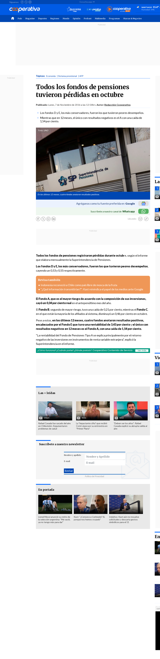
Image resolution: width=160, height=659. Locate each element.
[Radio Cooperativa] (119, 9)
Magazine (30, 18)
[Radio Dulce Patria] (73, 9)
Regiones (54, 18)
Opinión (76, 18)
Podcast (87, 18)
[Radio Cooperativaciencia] (93, 9)
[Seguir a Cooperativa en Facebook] (22, 2)
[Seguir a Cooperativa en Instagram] (30, 2)
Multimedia (100, 18)
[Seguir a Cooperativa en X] (26, 2)
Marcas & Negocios (132, 18)
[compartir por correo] (140, 219)
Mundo (66, 18)
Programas (114, 18)
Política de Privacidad (94, 476)
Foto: (40, 130)
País (20, 18)
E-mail (67, 461)
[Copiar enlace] (146, 219)
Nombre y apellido (72, 455)
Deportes (42, 18)
